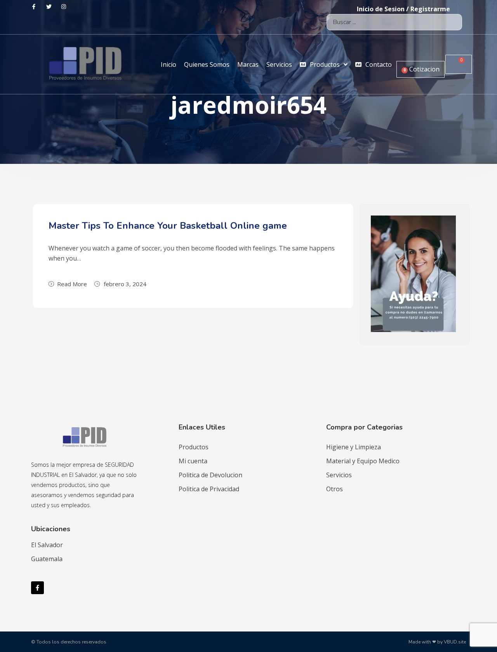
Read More (72, 284)
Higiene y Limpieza (353, 447)
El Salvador (47, 545)
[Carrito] (458, 64)
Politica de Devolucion (210, 475)
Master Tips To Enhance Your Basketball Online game (168, 225)
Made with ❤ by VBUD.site (437, 642)
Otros (334, 489)
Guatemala (47, 559)
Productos (194, 447)
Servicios (339, 475)
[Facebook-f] (37, 587)
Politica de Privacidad (209, 489)
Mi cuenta (193, 461)
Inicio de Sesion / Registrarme (403, 9)
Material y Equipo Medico (363, 461)
